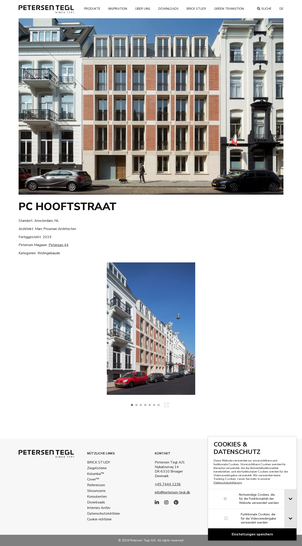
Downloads (168, 9)
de (281, 9)
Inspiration (117, 9)
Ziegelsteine (97, 468)
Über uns (142, 9)
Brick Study (196, 9)
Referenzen (96, 485)
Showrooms (96, 490)
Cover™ (93, 479)
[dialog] (252, 488)
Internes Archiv (98, 507)
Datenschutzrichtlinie (101, 513)
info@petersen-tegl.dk (172, 492)
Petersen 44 (59, 245)
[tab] (290, 499)
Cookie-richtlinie (99, 519)
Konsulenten (97, 496)
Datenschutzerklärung (228, 483)
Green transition (229, 9)
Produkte (92, 9)
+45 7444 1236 (168, 484)
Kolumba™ (95, 473)
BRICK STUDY (98, 462)
